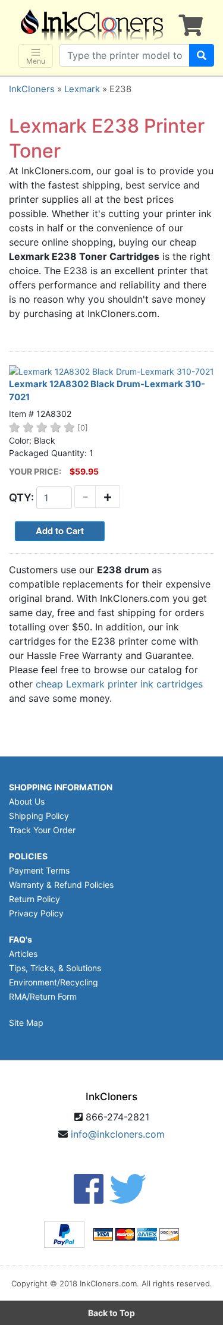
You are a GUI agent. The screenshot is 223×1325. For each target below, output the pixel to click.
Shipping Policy (39, 816)
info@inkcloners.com (118, 1134)
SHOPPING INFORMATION (60, 787)
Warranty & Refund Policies (61, 885)
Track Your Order (42, 830)
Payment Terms (39, 870)
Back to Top (111, 1313)
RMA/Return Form (43, 996)
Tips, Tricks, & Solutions (55, 968)
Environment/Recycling (53, 982)
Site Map (26, 1023)
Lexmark (82, 89)
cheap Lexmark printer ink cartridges (119, 684)
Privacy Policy (36, 913)
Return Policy (34, 899)
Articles (23, 954)
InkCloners (32, 89)
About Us (27, 801)
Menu (35, 60)
